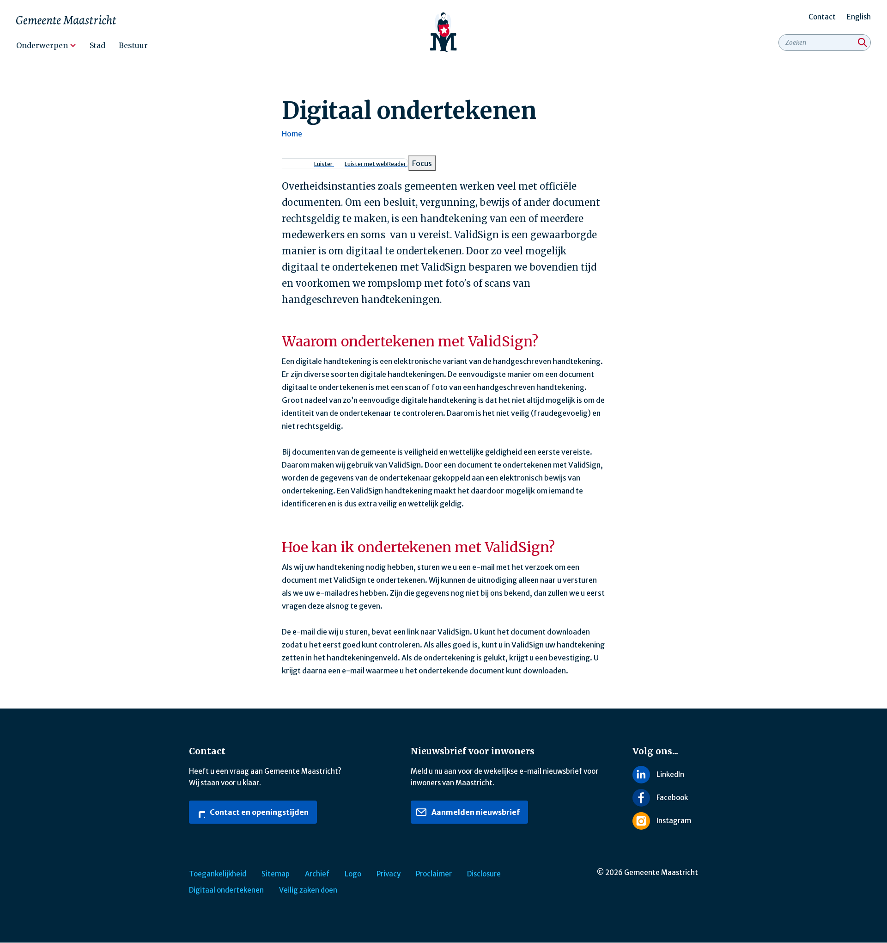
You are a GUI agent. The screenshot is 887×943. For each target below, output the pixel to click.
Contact (822, 16)
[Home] (443, 32)
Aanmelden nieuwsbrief (475, 812)
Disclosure (484, 873)
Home (292, 133)
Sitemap (275, 873)
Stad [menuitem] (97, 45)
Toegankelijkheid (217, 873)
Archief (317, 873)
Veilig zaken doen (308, 890)
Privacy (389, 873)
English (859, 16)
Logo (353, 873)
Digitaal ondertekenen (226, 890)
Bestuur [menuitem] (133, 45)
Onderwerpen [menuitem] (42, 45)
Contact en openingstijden (258, 812)
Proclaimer (434, 873)
